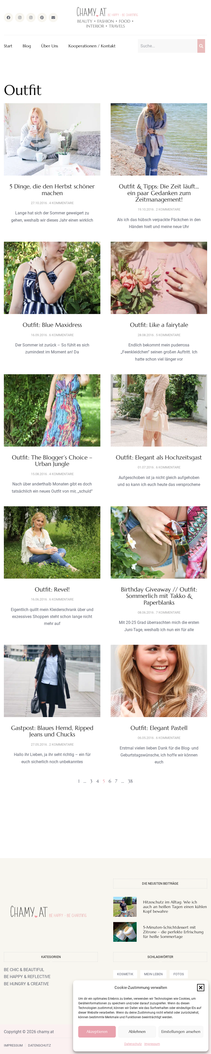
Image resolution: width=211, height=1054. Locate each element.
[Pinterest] (42, 17)
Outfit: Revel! (52, 589)
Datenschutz (133, 1044)
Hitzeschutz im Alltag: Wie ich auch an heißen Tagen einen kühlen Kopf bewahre (175, 907)
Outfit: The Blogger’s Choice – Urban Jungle (52, 460)
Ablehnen (137, 1031)
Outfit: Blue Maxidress (52, 324)
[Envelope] (53, 17)
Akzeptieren (97, 1031)
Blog (27, 45)
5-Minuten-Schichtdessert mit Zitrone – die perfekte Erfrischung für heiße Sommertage (173, 932)
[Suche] (201, 46)
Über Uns (49, 45)
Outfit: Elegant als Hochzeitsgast (159, 457)
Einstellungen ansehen (180, 1031)
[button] (200, 987)
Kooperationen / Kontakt (92, 45)
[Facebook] (8, 17)
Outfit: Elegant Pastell (159, 727)
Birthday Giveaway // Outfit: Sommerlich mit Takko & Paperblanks (159, 596)
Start (8, 45)
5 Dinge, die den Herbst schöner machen (52, 189)
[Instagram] (19, 17)
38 (130, 781)
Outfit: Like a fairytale (159, 324)
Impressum (152, 1044)
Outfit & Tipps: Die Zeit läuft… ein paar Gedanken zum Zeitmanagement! (159, 193)
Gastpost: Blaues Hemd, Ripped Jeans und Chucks (52, 731)
